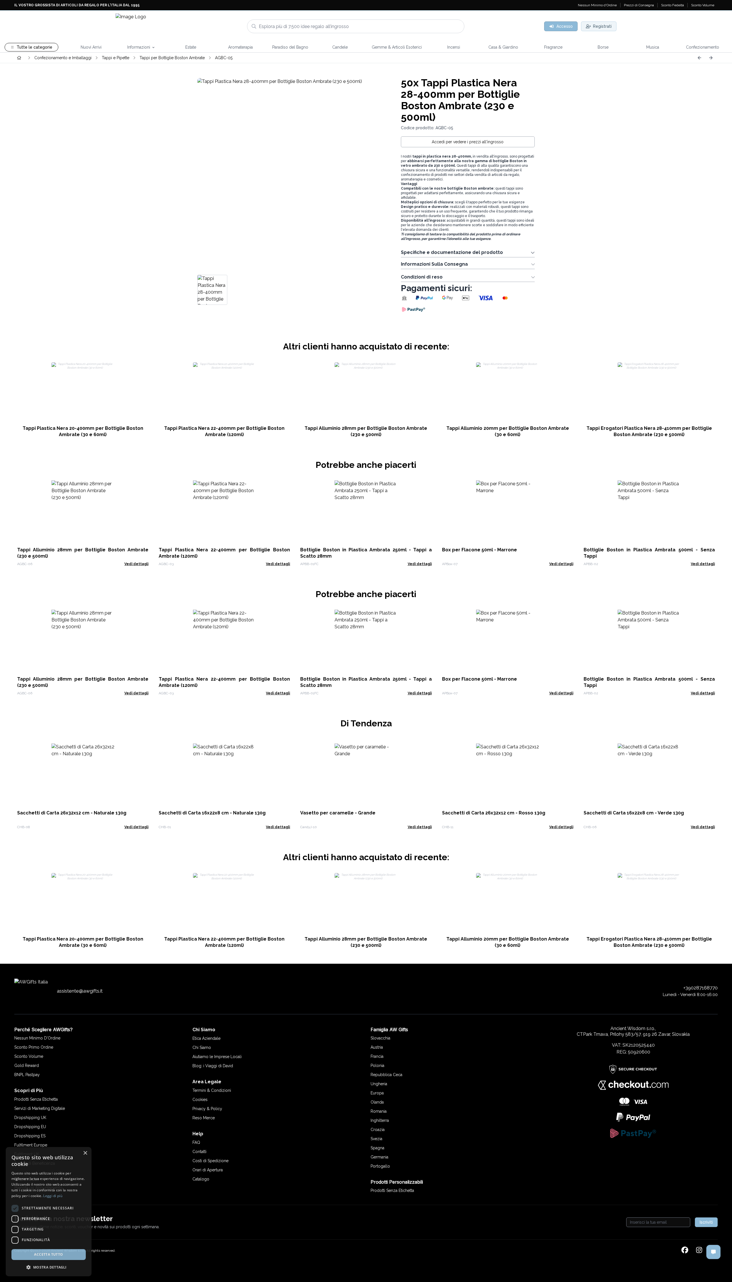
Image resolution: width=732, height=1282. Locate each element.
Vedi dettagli (136, 564)
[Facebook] (685, 1251)
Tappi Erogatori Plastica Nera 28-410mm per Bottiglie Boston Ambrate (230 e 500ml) (649, 431)
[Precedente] (699, 58)
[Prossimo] (710, 58)
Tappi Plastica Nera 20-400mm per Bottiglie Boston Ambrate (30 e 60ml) (83, 431)
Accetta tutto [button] (48, 1254)
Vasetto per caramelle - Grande (337, 813)
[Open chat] (713, 1252)
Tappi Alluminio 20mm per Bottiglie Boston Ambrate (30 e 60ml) (507, 431)
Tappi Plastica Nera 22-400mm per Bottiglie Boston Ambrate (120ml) (224, 431)
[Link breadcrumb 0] (19, 58)
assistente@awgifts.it (80, 991)
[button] (48, 1267)
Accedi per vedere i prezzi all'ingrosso (468, 142)
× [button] (85, 1153)
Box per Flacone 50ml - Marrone (479, 549)
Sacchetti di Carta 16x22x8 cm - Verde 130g (634, 813)
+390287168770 (700, 988)
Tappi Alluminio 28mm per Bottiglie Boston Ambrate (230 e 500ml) (366, 431)
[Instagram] (699, 1251)
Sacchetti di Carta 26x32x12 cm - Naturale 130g (71, 813)
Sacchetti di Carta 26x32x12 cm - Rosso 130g (493, 813)
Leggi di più (52, 1195)
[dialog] (49, 1211)
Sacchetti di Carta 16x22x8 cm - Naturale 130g (212, 813)
